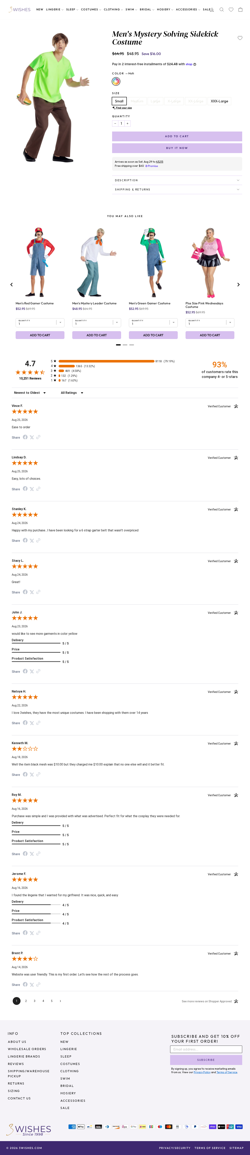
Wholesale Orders (27, 1049)
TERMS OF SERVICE (210, 1148)
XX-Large (195, 101)
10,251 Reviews (30, 378)
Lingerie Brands (24, 1056)
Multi (116, 81)
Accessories (187, 9)
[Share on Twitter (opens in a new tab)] (31, 437)
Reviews (16, 1064)
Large (155, 101)
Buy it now (177, 148)
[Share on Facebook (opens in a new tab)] (25, 437)
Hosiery (164, 9)
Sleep (71, 9)
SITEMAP (236, 1148)
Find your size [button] (124, 107)
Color (123, 73)
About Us (17, 1042)
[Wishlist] (231, 9)
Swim (130, 9)
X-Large (174, 101)
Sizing (14, 1091)
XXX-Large (219, 101)
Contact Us (19, 1098)
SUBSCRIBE (206, 1060)
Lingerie (53, 9)
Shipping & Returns (133, 189)
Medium (137, 101)
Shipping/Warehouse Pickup (29, 1073)
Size (116, 93)
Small (119, 101)
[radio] (125, 361)
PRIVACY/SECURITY (175, 1148)
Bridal (146, 9)
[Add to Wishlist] (240, 38)
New (39, 9)
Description (126, 180)
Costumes (90, 9)
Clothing (112, 9)
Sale (207, 9)
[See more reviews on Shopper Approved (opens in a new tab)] (38, 437)
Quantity (121, 116)
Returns (16, 1083)
